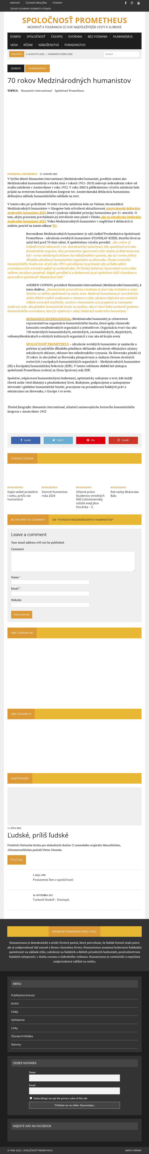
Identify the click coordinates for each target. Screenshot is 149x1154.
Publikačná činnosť (23, 995)
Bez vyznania (97, 37)
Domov (15, 37)
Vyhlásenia (18, 1020)
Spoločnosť (36, 37)
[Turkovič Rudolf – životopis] (18, 903)
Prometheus (29, 174)
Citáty (14, 1011)
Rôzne (28, 45)
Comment (17, 549)
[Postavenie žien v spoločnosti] (18, 883)
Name (15, 577)
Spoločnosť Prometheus (69, 90)
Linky (14, 1028)
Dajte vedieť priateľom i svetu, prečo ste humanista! (22, 496)
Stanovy (57, 2)
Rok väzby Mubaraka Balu (124, 494)
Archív (15, 1003)
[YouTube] (139, 3)
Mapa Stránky (133, 1150)
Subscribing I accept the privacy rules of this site (60, 1098)
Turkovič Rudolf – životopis (51, 900)
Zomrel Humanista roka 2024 (54, 494)
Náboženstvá (49, 45)
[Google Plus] (132, 3)
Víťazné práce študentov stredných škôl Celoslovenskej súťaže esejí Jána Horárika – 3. (90, 499)
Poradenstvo (75, 45)
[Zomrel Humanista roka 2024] (57, 482)
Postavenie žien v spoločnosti (53, 880)
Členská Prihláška (36, 2)
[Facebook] (125, 3)
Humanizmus (123, 37)
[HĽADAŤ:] (121, 54)
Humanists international (36, 90)
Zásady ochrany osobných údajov (30, 8)
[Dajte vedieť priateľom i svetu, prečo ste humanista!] (23, 482)
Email (15, 588)
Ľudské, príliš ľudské (38, 835)
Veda (14, 45)
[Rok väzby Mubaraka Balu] (126, 482)
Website (16, 600)
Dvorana (75, 37)
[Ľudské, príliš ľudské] (74, 823)
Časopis (57, 37)
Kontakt (15, 2)
